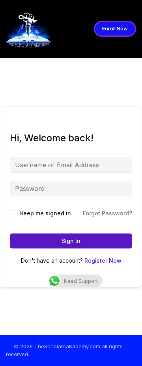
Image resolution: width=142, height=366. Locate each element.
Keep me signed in (45, 213)
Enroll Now (115, 28)
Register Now (102, 260)
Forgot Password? (107, 213)
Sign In (71, 240)
